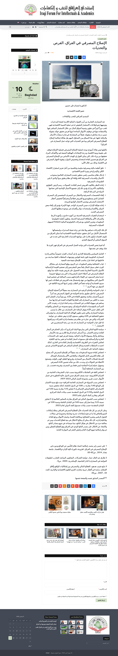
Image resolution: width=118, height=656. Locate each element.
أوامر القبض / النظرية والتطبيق (19, 146)
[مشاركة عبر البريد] (71, 57)
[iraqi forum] (59, 10)
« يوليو (30, 645)
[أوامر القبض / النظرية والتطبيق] (33, 148)
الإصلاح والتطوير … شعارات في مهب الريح (77, 27)
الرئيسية (98, 22)
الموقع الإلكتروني (71, 589)
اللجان (91, 22)
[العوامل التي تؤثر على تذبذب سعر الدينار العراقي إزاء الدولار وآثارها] (54, 533)
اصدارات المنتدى (51, 22)
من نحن (24, 22)
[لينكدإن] (75, 57)
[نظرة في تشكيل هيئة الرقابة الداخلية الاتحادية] (72, 632)
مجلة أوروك (41, 22)
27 (20, 638)
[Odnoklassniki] (64, 486)
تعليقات (14, 109)
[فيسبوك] (84, 57)
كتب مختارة (61, 22)
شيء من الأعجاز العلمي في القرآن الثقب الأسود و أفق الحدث (20, 132)
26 (23, 638)
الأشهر (35, 109)
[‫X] (80, 57)
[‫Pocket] (60, 486)
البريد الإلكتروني (102, 589)
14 (16, 631)
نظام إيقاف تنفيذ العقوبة (21, 138)
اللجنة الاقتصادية (93, 35)
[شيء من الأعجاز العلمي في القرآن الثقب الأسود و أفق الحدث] (33, 133)
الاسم (105, 581)
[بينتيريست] (77, 486)
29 (13, 638)
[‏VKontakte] (68, 486)
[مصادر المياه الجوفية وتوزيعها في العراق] (33, 125)
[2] (94, 325)
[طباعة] (67, 57)
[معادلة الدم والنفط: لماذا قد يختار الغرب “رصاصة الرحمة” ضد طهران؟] (75, 533)
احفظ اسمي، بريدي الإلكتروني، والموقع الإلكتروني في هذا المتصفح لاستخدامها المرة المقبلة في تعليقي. (81, 596)
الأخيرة (25, 109)
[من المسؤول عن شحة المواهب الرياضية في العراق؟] (64, 632)
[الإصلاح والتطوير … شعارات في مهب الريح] (17, 185)
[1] (85, 286)
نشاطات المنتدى (82, 22)
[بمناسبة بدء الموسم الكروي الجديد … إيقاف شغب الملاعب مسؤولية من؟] (64, 627)
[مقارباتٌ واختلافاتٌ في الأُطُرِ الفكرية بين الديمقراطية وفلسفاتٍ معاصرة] (31, 168)
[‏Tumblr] (81, 486)
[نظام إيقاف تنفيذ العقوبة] (33, 141)
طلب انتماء (32, 22)
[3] (78, 348)
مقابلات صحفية (71, 22)
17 (30, 634)
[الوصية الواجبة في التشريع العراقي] (33, 118)
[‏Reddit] (72, 486)
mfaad (47, 653)
